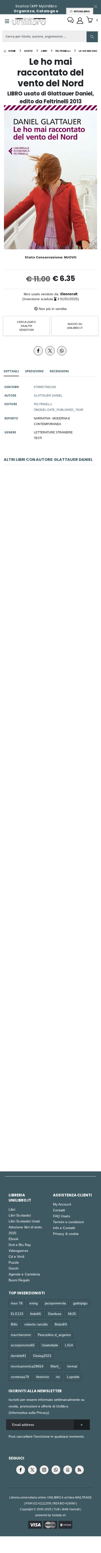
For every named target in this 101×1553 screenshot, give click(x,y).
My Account (62, 1204)
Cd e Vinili (16, 1256)
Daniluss (55, 1313)
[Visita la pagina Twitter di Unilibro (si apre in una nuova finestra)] (32, 1469)
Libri (12, 1209)
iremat (72, 1366)
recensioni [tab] (59, 371)
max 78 (16, 1303)
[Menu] (7, 21)
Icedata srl (59, 1515)
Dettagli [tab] (11, 371)
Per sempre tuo (50, 1107)
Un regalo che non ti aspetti (50, 879)
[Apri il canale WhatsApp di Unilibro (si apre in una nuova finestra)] (56, 1469)
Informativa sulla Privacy (29, 1412)
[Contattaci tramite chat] (70, 20)
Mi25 (72, 1313)
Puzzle (14, 1262)
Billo (14, 1324)
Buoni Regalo (19, 1280)
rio (58, 1376)
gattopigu (80, 1303)
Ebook (13, 1238)
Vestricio (42, 1376)
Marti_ (55, 1366)
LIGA (69, 1345)
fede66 (35, 1313)
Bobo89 (61, 1324)
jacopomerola (55, 1303)
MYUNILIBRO (81, 11)
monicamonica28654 (27, 1366)
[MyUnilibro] (80, 20)
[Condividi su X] (50, 350)
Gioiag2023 (42, 1355)
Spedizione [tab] (34, 371)
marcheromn (21, 1334)
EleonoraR (68, 294)
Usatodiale (50, 1345)
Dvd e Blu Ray (20, 1244)
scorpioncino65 (23, 1345)
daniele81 (18, 1355)
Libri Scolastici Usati (24, 1221)
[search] (92, 36)
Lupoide (73, 1376)
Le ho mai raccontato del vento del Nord (50, 650)
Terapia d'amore (50, 764)
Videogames (18, 1250)
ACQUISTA (52, 571)
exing (33, 1303)
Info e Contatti (64, 1227)
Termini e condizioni (68, 1221)
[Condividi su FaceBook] (38, 350)
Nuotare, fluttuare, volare (50, 536)
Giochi (13, 1268)
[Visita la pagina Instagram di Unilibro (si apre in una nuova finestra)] (44, 1469)
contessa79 (20, 1376)
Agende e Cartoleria (24, 1274)
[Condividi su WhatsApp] (61, 350)
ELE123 (17, 1313)
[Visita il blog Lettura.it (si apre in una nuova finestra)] (67, 1469)
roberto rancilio (36, 1324)
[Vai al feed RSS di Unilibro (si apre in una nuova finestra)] (79, 1469)
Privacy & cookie (66, 1233)
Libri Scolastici (20, 1215)
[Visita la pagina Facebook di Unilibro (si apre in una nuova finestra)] (20, 1469)
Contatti (59, 1210)
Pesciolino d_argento (54, 1334)
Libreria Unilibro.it (20, 1197)
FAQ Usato (61, 1216)
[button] (92, 20)
